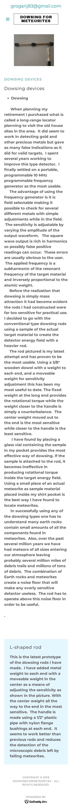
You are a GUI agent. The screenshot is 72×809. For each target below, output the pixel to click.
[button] (9, 19)
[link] (36, 19)
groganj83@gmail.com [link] (36, 6)
